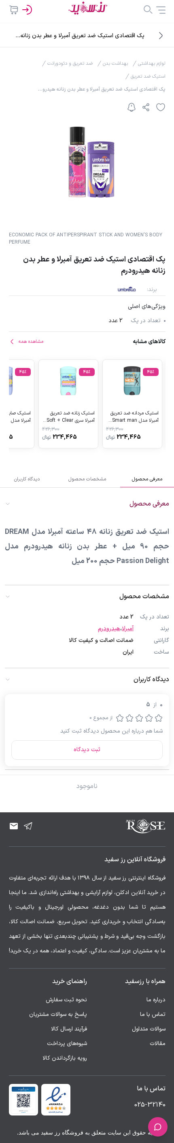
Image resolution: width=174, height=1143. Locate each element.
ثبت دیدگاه (87, 750)
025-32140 (150, 1105)
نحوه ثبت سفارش (66, 1000)
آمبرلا (128, 629)
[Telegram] (28, 826)
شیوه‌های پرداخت (67, 1043)
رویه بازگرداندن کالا (64, 1058)
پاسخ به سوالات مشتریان (58, 1014)
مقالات (158, 1043)
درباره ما (156, 1000)
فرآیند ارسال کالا (69, 1029)
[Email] (14, 826)
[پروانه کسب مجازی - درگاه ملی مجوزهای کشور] (23, 1100)
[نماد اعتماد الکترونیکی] (56, 1100)
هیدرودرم (109, 629)
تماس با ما (153, 1014)
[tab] (147, 479)
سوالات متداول (149, 1029)
